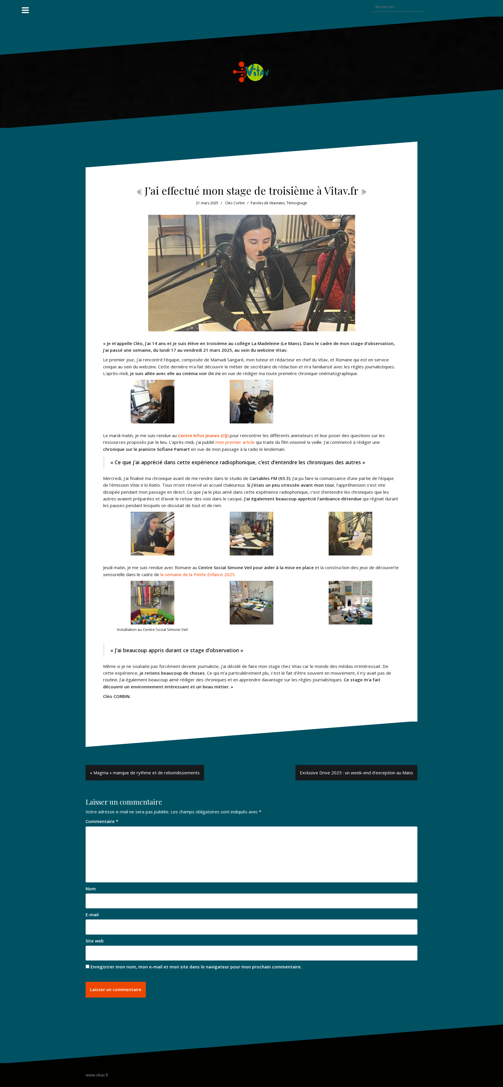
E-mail (92, 914)
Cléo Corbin (235, 202)
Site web (95, 941)
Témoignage (296, 202)
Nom (91, 888)
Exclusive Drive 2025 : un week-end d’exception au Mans (356, 772)
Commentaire (102, 821)
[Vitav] (252, 72)
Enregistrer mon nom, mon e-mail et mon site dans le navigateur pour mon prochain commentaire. (196, 967)
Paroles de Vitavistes (268, 202)
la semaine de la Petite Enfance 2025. (197, 574)
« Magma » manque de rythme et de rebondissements (145, 772)
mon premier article (235, 442)
